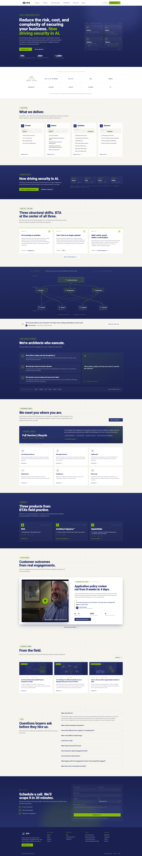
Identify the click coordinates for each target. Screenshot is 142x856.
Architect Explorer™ (70, 837)
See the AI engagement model (28, 189)
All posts (117, 657)
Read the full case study (82, 618)
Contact (106, 841)
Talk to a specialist (115, 419)
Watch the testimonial (113, 324)
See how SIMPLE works (114, 388)
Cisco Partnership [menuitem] (55, 2)
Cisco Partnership (89, 835)
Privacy (114, 853)
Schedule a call (114, 2)
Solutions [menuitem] (37, 2)
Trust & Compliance (108, 853)
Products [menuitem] (45, 2)
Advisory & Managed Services (92, 841)
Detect (48, 837)
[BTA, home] (26, 2)
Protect (49, 835)
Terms (119, 853)
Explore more (24, 154)
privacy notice (105, 817)
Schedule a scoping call (47, 189)
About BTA (106, 835)
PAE (67, 835)
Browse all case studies (70, 627)
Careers (106, 839)
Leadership (106, 837)
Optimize (49, 839)
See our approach (39, 49)
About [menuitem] (84, 2)
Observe (49, 841)
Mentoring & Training (90, 837)
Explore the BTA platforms (70, 257)
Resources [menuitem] (76, 2)
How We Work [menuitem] (66, 2)
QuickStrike (69, 839)
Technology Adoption (90, 839)
